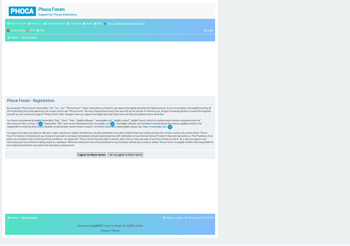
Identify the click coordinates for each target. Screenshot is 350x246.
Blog (100, 23)
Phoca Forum (18, 23)
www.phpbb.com (102, 123)
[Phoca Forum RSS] (28, 31)
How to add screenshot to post (126, 23)
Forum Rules (17, 30)
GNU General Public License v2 (22, 123)
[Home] (22, 11)
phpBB (96, 225)
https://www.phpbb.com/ (155, 126)
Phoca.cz (36, 23)
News (89, 23)
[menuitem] (40, 31)
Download (75, 23)
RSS (32, 30)
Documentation (56, 23)
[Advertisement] (110, 68)
